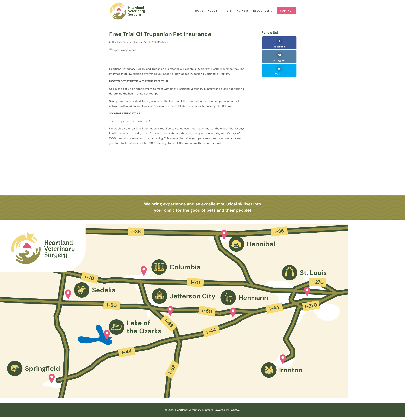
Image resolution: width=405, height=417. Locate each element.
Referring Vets (237, 11)
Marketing (163, 42)
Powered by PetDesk (227, 410)
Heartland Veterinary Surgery (127, 42)
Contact (286, 11)
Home (199, 11)
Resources (261, 11)
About (212, 11)
